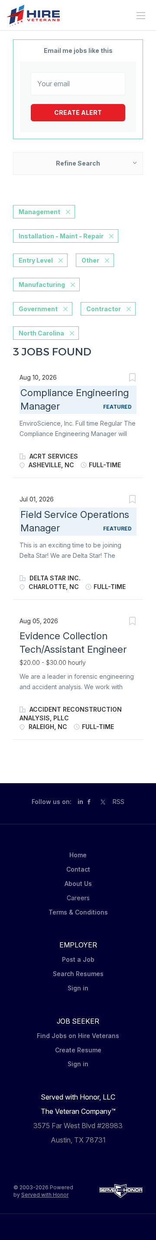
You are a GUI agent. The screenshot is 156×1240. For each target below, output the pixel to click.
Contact (78, 869)
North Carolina (41, 333)
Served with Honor (44, 1194)
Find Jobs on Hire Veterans (78, 1035)
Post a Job (78, 959)
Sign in (78, 988)
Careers (78, 898)
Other (90, 260)
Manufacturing (42, 284)
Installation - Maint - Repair (61, 236)
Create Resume (78, 1050)
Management (39, 211)
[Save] (132, 378)
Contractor (103, 308)
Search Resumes (78, 973)
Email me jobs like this (78, 50)
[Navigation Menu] (140, 15)
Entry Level (36, 260)
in (80, 801)
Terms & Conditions (78, 912)
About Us (78, 883)
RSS (118, 801)
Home (78, 855)
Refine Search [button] (78, 163)
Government (38, 308)
